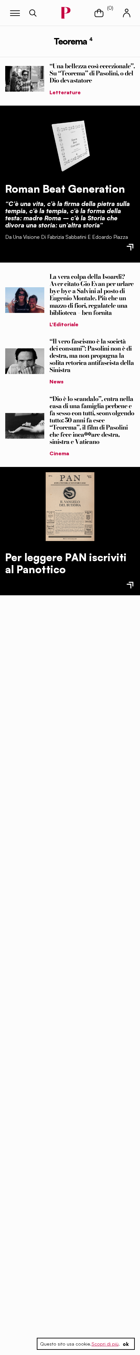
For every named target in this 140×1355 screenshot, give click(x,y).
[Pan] (70, 506)
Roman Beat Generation (65, 188)
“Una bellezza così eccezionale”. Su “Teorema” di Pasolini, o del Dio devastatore (92, 73)
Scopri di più (105, 1344)
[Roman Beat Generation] (70, 144)
